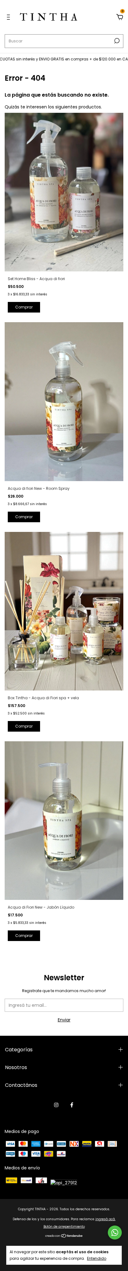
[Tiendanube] (64, 1236)
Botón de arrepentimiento (64, 1226)
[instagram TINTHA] (56, 1105)
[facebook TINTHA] (71, 1105)
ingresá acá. (105, 1219)
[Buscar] (116, 41)
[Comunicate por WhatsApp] (115, 1233)
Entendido (96, 1258)
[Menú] (9, 17)
